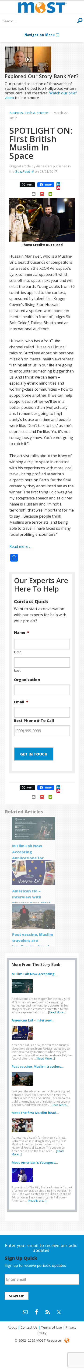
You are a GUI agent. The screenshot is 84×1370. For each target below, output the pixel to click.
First (17, 652)
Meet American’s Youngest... (35, 1162)
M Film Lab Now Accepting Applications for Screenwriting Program (28, 858)
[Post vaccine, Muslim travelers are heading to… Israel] (23, 1086)
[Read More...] (57, 1012)
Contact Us (29, 1327)
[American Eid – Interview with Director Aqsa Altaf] (23, 1040)
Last (17, 670)
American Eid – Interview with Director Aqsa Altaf (31, 897)
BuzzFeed (22, 171)
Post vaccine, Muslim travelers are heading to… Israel (32, 940)
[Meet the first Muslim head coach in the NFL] (23, 1133)
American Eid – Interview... (33, 1020)
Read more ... (20, 546)
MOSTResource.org (42, 7)
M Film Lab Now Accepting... (34, 974)
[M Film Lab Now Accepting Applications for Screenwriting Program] (23, 994)
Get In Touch (33, 754)
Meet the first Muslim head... (35, 1113)
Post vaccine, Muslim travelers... (38, 1066)
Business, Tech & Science (28, 112)
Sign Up (16, 1295)
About (12, 1327)
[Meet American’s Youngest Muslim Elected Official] (23, 1182)
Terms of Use (51, 1327)
